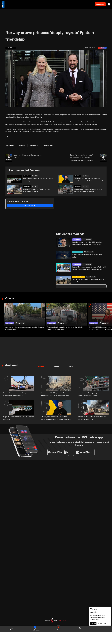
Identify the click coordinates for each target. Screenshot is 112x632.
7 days (56, 366)
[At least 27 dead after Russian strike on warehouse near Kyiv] (93, 410)
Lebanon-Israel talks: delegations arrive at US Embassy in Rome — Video (24, 328)
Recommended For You (24, 170)
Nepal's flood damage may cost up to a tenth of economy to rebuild (88, 190)
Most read (11, 365)
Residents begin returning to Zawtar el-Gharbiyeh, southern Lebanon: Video (64, 328)
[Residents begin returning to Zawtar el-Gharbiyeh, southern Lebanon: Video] (66, 317)
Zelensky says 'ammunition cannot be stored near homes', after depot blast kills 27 (88, 180)
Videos (9, 298)
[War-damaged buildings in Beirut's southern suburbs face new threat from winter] (56, 386)
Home (11, 630)
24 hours (41, 366)
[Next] (109, 317)
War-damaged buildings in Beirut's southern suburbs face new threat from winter (55, 394)
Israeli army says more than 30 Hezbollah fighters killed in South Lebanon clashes (87, 243)
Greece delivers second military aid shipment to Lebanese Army (15, 394)
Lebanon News (77, 239)
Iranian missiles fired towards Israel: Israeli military (87, 256)
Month (71, 366)
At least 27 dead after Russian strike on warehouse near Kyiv (37, 190)
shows (80, 630)
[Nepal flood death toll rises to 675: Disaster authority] (18, 410)
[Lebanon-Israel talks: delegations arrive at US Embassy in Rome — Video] (24, 317)
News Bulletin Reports (78, 277)
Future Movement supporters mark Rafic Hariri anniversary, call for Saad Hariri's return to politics (89, 268)
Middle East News (77, 252)
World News (27, 175)
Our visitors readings (70, 234)
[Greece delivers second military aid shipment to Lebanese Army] (18, 386)
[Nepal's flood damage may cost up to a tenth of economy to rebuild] (93, 386)
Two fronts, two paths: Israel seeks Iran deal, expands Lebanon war (88, 281)
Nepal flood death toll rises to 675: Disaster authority (38, 180)
